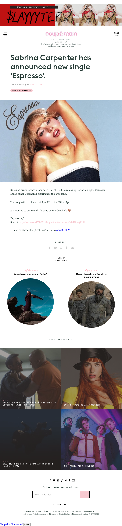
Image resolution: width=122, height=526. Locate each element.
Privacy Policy (60, 504)
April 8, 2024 (63, 229)
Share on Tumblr (66, 248)
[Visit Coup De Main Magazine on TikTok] (62, 480)
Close (26, 524)
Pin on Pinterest (61, 248)
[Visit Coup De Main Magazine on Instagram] (58, 480)
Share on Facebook (49, 248)
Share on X (55, 248)
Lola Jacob (35, 84)
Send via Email (72, 248)
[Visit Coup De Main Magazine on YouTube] (54, 480)
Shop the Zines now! (11, 524)
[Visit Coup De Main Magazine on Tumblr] (69, 480)
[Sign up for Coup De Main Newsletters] (73, 480)
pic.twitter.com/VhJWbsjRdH (67, 222)
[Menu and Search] (5, 34)
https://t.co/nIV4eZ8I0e (33, 222)
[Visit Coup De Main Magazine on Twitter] (66, 480)
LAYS (116, 34)
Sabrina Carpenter (21, 91)
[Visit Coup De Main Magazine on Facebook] (50, 480)
